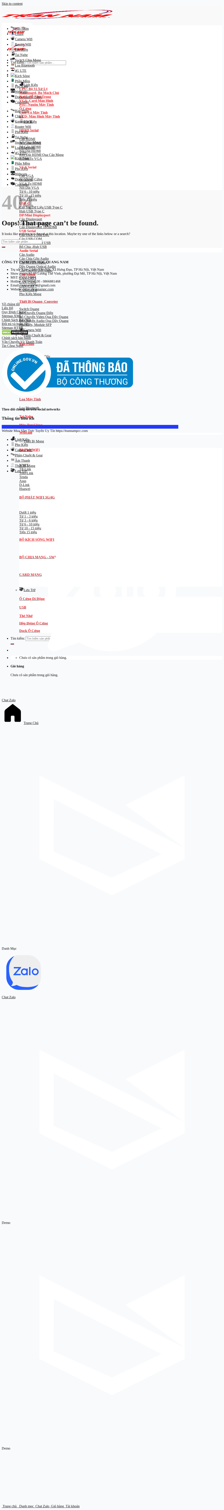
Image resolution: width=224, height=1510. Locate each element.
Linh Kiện (31, 85)
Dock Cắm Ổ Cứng (28, 97)
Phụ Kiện (21, 86)
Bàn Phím (22, 28)
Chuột (19, 34)
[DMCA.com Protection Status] (15, 334)
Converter (22, 102)
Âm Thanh (22, 460)
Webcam (21, 92)
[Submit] (3, 247)
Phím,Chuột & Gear (37, 335)
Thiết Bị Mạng (34, 441)
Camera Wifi (32, 330)
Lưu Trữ (21, 471)
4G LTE (20, 70)
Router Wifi (23, 44)
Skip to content (12, 3)
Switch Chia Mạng (28, 60)
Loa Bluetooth (25, 65)
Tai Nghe (21, 55)
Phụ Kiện (21, 49)
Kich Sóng (22, 76)
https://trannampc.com (38, 289)
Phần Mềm (22, 81)
